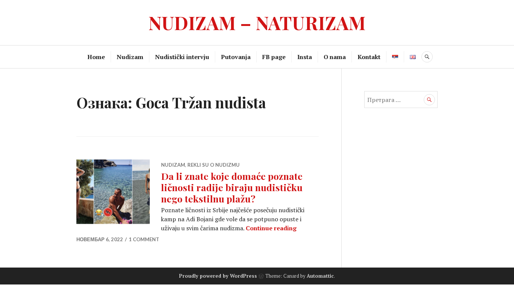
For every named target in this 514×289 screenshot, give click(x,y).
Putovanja (236, 57)
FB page (274, 57)
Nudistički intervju (182, 57)
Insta (304, 57)
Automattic (320, 275)
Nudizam (130, 57)
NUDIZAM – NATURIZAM (257, 22)
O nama (335, 57)
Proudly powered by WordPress (218, 275)
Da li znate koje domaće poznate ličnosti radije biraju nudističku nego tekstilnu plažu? (232, 187)
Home (96, 57)
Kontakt (368, 57)
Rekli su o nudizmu (213, 165)
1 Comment (144, 239)
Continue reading (271, 228)
